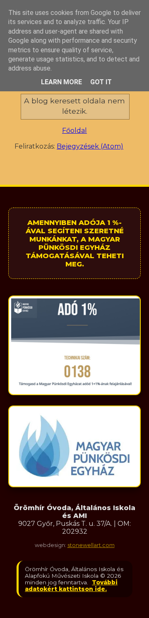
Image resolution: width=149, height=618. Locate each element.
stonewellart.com (91, 545)
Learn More (61, 82)
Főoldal (74, 130)
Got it (101, 82)
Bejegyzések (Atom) (90, 146)
